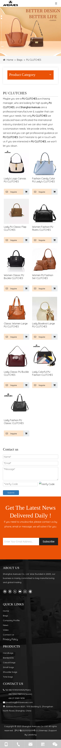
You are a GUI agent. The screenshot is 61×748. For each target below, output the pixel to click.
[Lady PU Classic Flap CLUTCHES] (16, 210)
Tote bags (8, 676)
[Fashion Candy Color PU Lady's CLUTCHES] (44, 162)
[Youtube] (20, 591)
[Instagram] (25, 591)
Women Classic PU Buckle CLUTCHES (14, 277)
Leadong (32, 734)
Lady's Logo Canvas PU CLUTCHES (15, 180)
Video (6, 630)
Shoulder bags (10, 672)
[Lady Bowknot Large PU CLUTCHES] (44, 310)
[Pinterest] (30, 591)
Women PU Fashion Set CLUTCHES (42, 277)
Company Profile (11, 620)
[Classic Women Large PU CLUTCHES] (16, 307)
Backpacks (8, 657)
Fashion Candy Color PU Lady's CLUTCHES (43, 180)
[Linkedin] (10, 591)
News (5, 625)
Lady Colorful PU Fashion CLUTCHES (42, 373)
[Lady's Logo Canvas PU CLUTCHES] (16, 162)
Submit (11, 492)
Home (6, 611)
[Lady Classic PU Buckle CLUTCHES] (16, 355)
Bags (5, 615)
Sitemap (43, 730)
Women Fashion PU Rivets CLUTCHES (42, 228)
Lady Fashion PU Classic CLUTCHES (14, 422)
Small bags (8, 667)
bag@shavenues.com (22, 702)
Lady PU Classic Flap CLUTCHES (15, 228)
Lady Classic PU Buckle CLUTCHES (16, 373)
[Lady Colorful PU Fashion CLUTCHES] (44, 355)
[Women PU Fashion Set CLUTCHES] (44, 259)
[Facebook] (5, 591)
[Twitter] (15, 591)
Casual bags (9, 662)
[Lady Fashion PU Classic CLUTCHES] (16, 402)
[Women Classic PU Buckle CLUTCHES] (16, 259)
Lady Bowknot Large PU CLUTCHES (43, 325)
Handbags (8, 653)
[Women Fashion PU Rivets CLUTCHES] (44, 210)
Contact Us (8, 634)
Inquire (13, 192)
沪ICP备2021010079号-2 (26, 730)
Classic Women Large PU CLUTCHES (16, 325)
